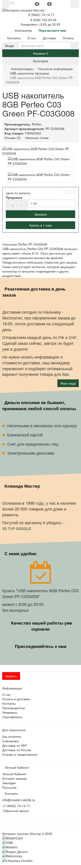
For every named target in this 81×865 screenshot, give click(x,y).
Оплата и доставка (16, 699)
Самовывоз (10, 741)
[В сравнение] (72, 192)
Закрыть (11, 676)
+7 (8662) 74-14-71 (16, 805)
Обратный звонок (15, 810)
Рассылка (9, 787)
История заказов (14, 778)
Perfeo (36, 124)
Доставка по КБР (14, 745)
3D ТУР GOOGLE (17, 528)
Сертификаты (12, 717)
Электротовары (22, 68)
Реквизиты (9, 712)
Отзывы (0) (12, 137)
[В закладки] (67, 192)
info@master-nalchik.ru (18, 800)
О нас (6, 694)
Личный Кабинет (14, 774)
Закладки (9, 783)
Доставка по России (16, 750)
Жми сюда (68, 383)
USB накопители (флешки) (29, 73)
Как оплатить (11, 736)
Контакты (9, 703)
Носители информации (55, 68)
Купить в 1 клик (40, 225)
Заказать (40, 214)
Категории (40, 61)
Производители (13, 708)
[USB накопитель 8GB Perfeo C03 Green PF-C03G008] (40, 151)
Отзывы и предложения (19, 754)
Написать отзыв (36, 137)
